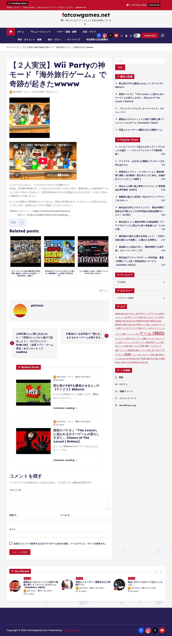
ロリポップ (148, 355)
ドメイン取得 (146, 342)
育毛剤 (145, 358)
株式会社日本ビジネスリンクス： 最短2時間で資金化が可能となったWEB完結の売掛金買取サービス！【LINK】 (139, 211)
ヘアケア (145, 350)
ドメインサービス (130, 342)
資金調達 (136, 362)
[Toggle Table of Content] (20, 222)
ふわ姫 (154, 325)
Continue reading (64, 408)
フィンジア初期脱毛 (129, 350)
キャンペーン (132, 334)
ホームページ (13, 47)
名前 (13, 515)
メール (64, 515)
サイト (12, 529)
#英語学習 (142, 321)
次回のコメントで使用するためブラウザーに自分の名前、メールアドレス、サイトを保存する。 (60, 543)
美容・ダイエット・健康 (30, 39)
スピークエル (122, 338)
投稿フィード (126, 391)
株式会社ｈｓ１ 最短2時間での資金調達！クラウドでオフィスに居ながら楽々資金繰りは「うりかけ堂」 (140, 225)
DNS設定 (120, 325)
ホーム (21, 31)
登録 (121, 377)
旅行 (125, 359)
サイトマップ (73, 39)
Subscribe (150, 35)
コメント (15, 490)
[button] (157, 572)
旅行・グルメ (54, 39)
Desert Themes (71, 630)
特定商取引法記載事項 (97, 39)
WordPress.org (127, 405)
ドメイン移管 (125, 346)
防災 (145, 362)
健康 (159, 355)
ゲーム (26, 92)
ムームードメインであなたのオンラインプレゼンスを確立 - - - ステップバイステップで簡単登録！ (140, 150)
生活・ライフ (89, 31)
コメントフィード (128, 398)
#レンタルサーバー (153, 317)
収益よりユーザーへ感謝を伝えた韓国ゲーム (140, 129)
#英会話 (131, 321)
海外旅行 (135, 359)
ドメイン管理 (141, 346)
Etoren (131, 325)
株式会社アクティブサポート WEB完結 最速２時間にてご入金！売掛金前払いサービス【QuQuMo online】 (139, 261)
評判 (154, 359)
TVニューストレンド (40, 31)
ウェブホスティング (131, 328)
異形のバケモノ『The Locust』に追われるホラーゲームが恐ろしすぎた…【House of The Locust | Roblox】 (139, 98)
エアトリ (147, 328)
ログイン (123, 384)
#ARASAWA (121, 314)
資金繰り (125, 362)
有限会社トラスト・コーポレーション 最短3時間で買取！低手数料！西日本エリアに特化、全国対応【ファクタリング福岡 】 (140, 175)
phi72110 (17, 92)
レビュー (136, 355)
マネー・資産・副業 (66, 31)
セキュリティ (138, 338)
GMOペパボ (142, 325)
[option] (33, 584)
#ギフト (134, 314)
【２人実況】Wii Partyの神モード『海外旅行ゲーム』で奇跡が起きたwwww (57, 47)
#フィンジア (135, 317)
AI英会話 (156, 321)
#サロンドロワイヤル (151, 313)
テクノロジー (153, 339)
